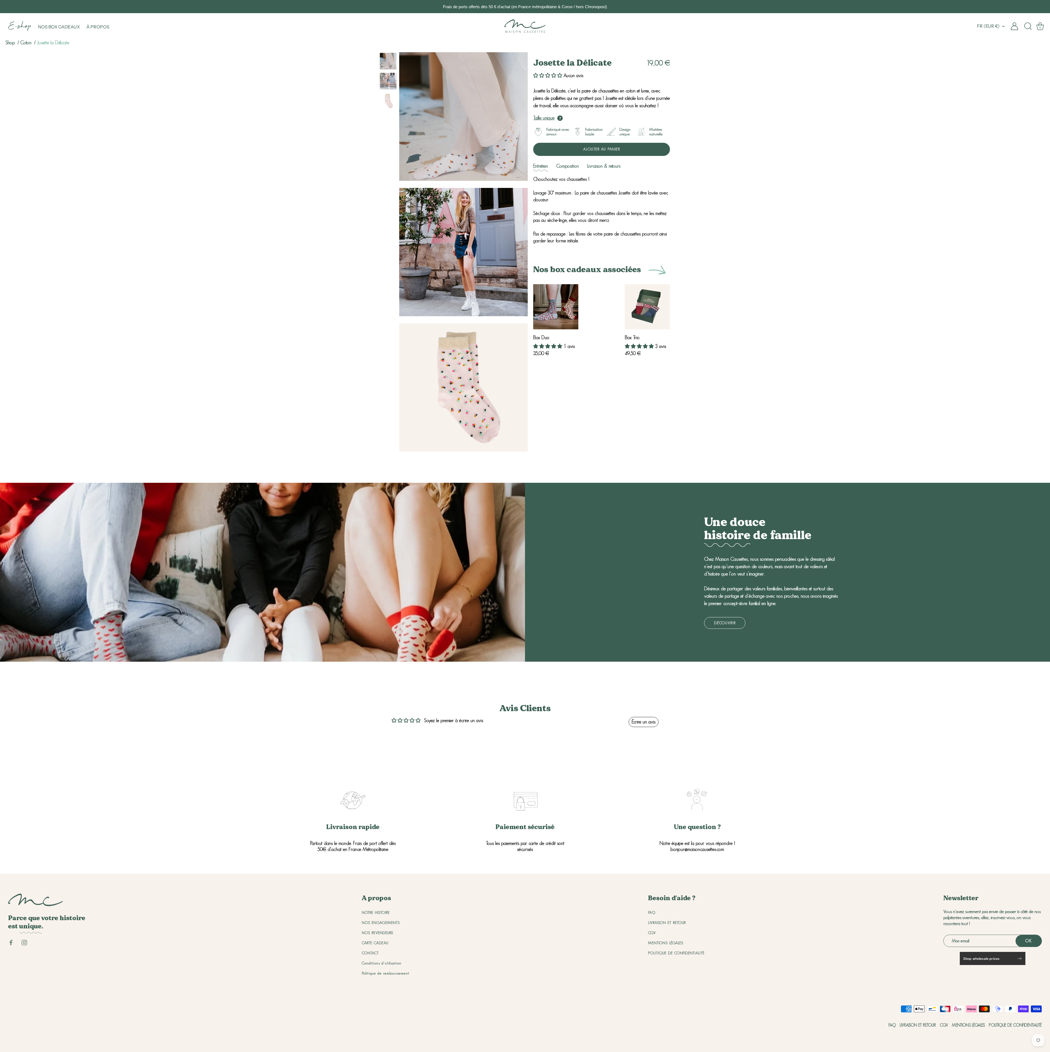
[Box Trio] (647, 306)
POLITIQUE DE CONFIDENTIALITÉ (676, 953)
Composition (567, 166)
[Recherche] (1028, 26)
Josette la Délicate (53, 42)
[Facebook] (11, 942)
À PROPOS (97, 27)
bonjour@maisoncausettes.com (697, 849)
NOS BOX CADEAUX (59, 27)
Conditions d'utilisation (381, 963)
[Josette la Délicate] (388, 61)
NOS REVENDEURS (377, 933)
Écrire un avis (643, 722)
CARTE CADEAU (375, 943)
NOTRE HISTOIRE (376, 912)
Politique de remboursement (385, 973)
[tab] (540, 166)
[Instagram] (24, 942)
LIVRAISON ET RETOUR (667, 922)
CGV (652, 933)
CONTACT (370, 953)
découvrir (725, 623)
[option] (388, 62)
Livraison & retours (603, 166)
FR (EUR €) (988, 26)
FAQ (651, 912)
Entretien (540, 166)
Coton (26, 42)
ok (1028, 940)
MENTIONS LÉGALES (665, 943)
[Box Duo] (555, 306)
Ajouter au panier (601, 149)
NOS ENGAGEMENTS (381, 922)
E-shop (19, 27)
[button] (547, 75)
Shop (10, 42)
